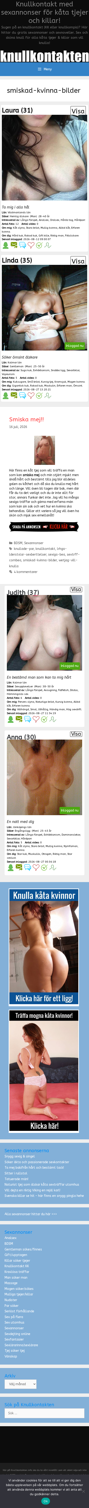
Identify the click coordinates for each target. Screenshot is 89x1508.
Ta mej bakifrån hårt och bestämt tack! (34, 1168)
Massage (11, 1283)
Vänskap (11, 1356)
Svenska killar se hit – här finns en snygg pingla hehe (44, 1196)
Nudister (11, 1300)
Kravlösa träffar (17, 1272)
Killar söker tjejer (17, 1261)
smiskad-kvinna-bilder (40, 560)
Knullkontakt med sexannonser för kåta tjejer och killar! (44, 12)
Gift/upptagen (16, 1255)
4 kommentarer (25, 572)
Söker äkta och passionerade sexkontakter (37, 1162)
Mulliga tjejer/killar (19, 1294)
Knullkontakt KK (17, 1266)
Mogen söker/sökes (19, 1289)
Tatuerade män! (16, 1179)
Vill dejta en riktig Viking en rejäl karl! (32, 1190)
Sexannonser (33, 543)
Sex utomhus (14, 1322)
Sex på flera (14, 1317)
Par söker (11, 1306)
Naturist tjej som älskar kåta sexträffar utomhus (42, 1185)
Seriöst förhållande (19, 1311)
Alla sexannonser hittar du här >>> (31, 1214)
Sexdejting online (17, 1334)
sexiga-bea (56, 555)
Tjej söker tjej (15, 1351)
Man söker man (16, 1278)
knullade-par (24, 549)
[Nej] (83, 1491)
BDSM (18, 543)
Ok (46, 1501)
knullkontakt (45, 549)
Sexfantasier (14, 1339)
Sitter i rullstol (16, 1173)
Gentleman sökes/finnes (23, 1249)
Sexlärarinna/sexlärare (21, 1345)
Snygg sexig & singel (20, 1156)
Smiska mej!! (26, 419)
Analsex (10, 1238)
